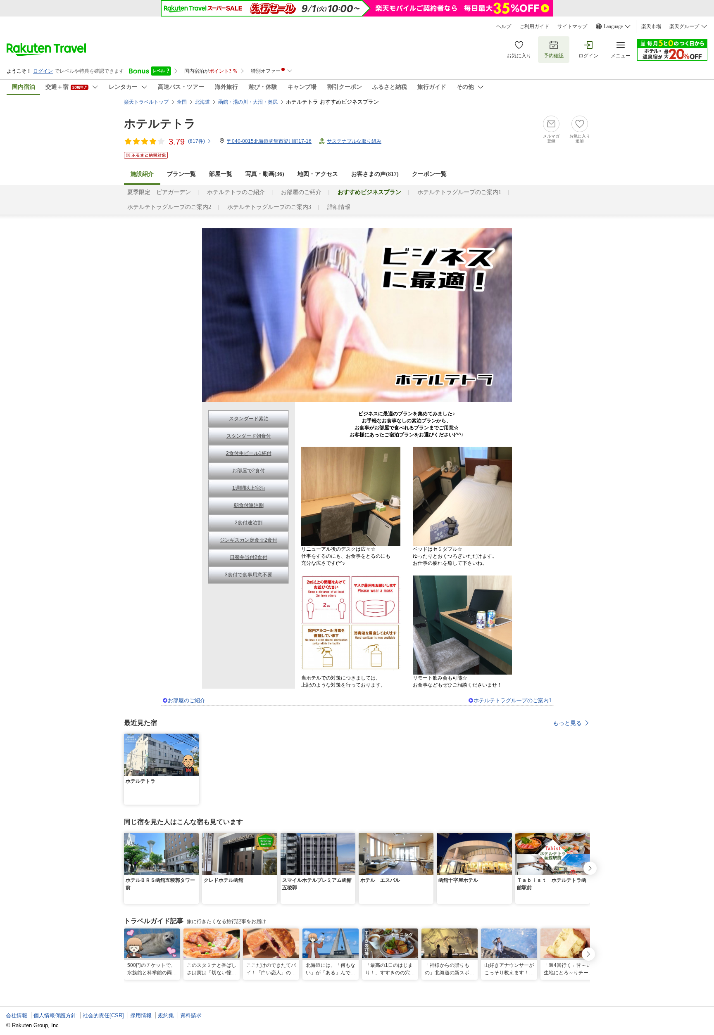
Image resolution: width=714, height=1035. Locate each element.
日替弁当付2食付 (248, 557)
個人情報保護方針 (54, 1015)
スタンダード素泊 (249, 419)
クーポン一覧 (429, 174)
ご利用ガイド (534, 26)
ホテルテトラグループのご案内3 (269, 207)
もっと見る (567, 723)
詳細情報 (338, 207)
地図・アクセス (318, 174)
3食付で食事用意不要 (248, 575)
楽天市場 (651, 26)
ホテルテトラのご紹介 (236, 192)
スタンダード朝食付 (248, 436)
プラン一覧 (181, 174)
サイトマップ (572, 26)
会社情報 (16, 1015)
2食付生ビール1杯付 (248, 453)
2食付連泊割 (248, 523)
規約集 (166, 1015)
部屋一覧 (220, 174)
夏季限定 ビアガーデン (159, 192)
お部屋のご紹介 (301, 192)
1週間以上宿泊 (248, 488)
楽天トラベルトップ (146, 102)
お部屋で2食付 (248, 471)
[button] (194, 739)
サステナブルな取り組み (354, 141)
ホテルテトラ (160, 123)
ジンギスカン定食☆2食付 (248, 540)
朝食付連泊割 (249, 505)
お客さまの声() (375, 174)
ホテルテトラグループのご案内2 (169, 207)
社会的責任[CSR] (103, 1015)
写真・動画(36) (264, 174)
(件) (196, 141)
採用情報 (141, 1015)
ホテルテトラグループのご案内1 (459, 192)
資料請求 (191, 1015)
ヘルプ (503, 26)
